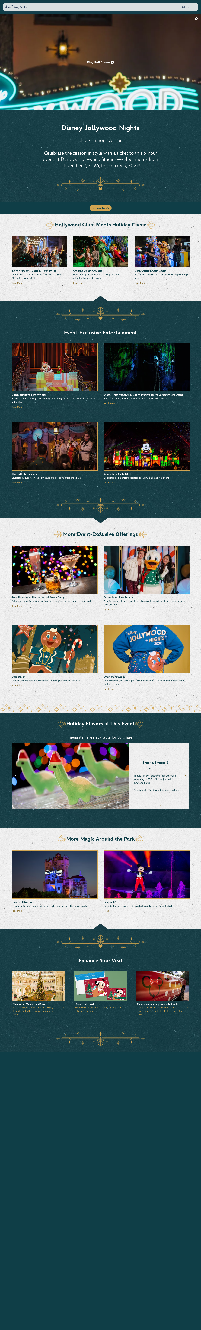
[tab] (100, 776)
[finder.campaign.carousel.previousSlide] (16, 776)
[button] (100, 62)
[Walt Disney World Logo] (16, 7)
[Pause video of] (196, 18)
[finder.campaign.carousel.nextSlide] (185, 776)
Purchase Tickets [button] (100, 208)
